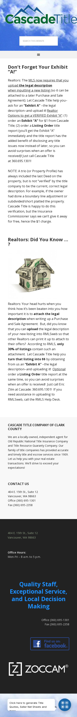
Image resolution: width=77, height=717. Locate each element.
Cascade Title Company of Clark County (38, 14)
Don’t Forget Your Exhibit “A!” (38, 69)
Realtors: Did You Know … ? (38, 241)
